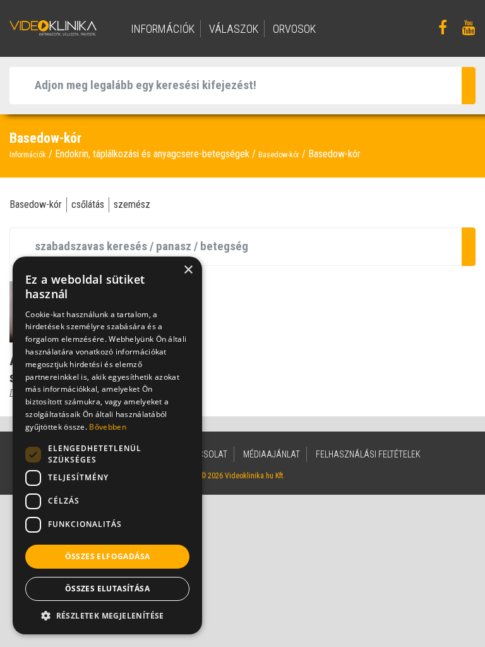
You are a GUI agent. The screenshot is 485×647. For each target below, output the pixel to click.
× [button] (188, 270)
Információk (27, 154)
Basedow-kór (278, 154)
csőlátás (87, 204)
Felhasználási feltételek (368, 454)
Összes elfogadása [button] (107, 556)
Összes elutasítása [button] (107, 588)
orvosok (294, 28)
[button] (107, 615)
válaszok (233, 28)
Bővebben (107, 426)
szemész (132, 204)
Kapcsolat (205, 454)
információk (163, 28)
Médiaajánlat (271, 454)
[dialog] (107, 445)
